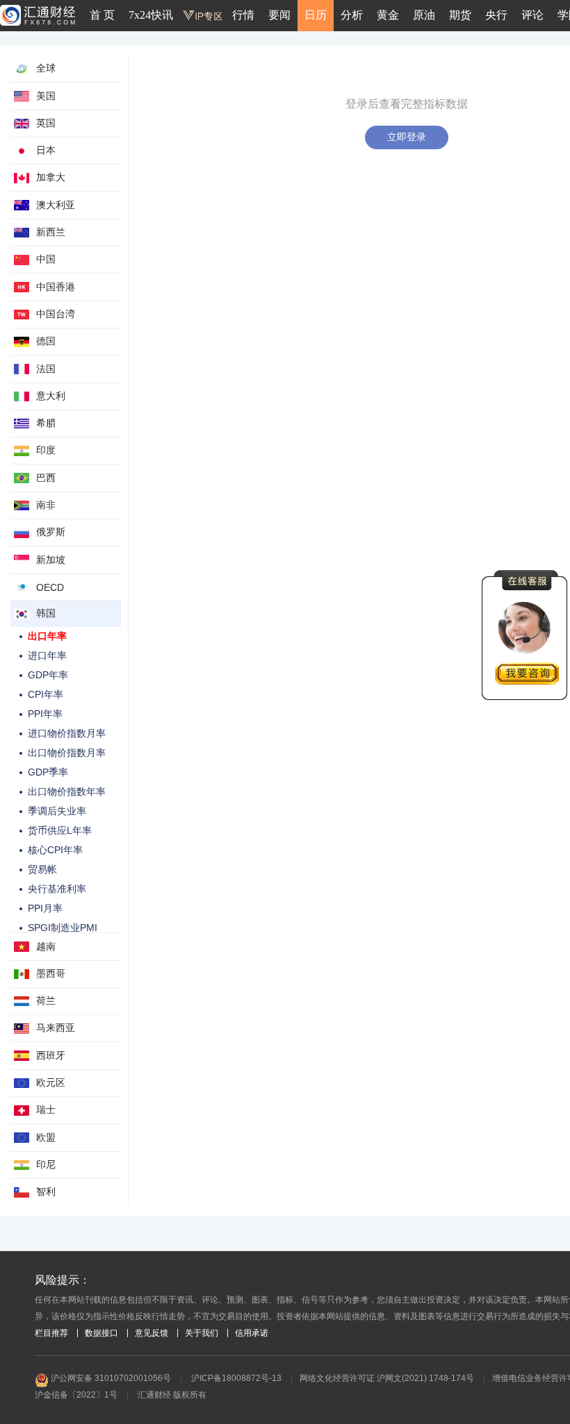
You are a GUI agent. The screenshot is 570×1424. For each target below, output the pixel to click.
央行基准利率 (57, 888)
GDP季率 (48, 772)
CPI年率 (45, 694)
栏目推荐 (51, 1333)
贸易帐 (42, 869)
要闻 (279, 15)
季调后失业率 (57, 810)
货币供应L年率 (60, 830)
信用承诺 (251, 1333)
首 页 (102, 15)
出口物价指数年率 (67, 791)
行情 (243, 15)
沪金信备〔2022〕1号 (76, 1395)
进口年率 (47, 655)
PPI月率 (45, 908)
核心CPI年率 (55, 849)
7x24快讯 (151, 15)
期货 (460, 15)
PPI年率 (45, 713)
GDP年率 (48, 674)
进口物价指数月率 (67, 733)
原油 (424, 15)
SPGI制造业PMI (62, 927)
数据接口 (101, 1333)
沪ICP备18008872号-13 (236, 1378)
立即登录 (406, 136)
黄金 (388, 15)
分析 (352, 15)
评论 (532, 15)
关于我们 (201, 1333)
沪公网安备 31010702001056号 (110, 1378)
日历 (315, 15)
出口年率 (47, 636)
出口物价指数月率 (67, 752)
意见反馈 (151, 1333)
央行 (496, 15)
